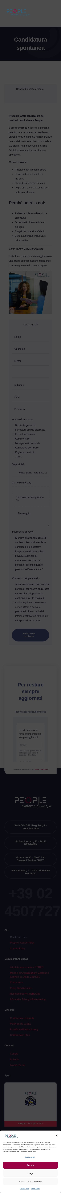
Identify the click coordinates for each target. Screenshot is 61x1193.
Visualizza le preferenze (30, 1181)
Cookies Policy (24, 1188)
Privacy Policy (35, 1188)
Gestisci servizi (29, 1157)
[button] (56, 1135)
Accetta (30, 1165)
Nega (30, 1173)
